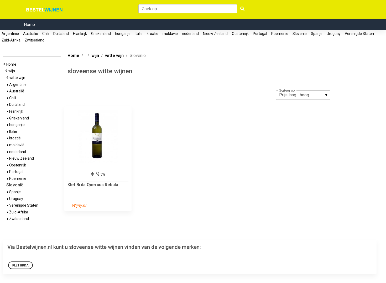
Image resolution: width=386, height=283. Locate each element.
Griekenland (101, 34)
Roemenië (280, 34)
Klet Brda (20, 265)
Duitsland (61, 34)
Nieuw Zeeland (215, 34)
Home (29, 24)
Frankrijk (79, 34)
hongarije (122, 34)
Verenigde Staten (359, 34)
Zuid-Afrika (11, 40)
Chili (46, 34)
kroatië (152, 34)
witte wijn (18, 78)
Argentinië (10, 34)
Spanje (316, 34)
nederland (190, 34)
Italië (138, 34)
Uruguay (333, 34)
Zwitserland (34, 40)
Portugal (260, 34)
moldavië (170, 34)
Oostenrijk (240, 34)
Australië (31, 34)
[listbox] (303, 95)
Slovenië (299, 34)
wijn (12, 71)
